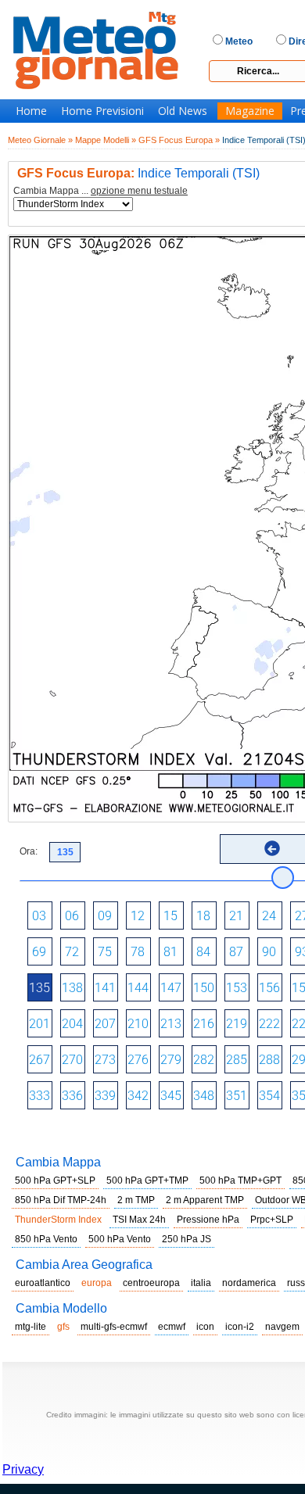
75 (105, 951)
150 (203, 987)
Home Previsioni (102, 111)
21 (236, 915)
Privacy (23, 1469)
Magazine (249, 111)
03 (39, 915)
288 (269, 1059)
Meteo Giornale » (40, 140)
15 (170, 915)
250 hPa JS (186, 1239)
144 (138, 987)
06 (72, 915)
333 (39, 1095)
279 (170, 1059)
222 (269, 1023)
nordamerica (249, 1282)
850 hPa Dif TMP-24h (60, 1200)
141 (105, 987)
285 (236, 1059)
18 (203, 915)
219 (236, 1023)
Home (31, 111)
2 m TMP (136, 1200)
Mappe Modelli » (105, 140)
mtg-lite (30, 1326)
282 (203, 1059)
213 (170, 1023)
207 (105, 1023)
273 (105, 1059)
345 (170, 1095)
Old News (182, 111)
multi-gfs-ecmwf (114, 1326)
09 (105, 915)
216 (203, 1023)
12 (138, 915)
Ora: (29, 851)
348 (203, 1095)
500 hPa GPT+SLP (55, 1180)
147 (170, 987)
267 (39, 1059)
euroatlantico (42, 1282)
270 (72, 1059)
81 (170, 951)
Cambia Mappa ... (100, 191)
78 (138, 951)
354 (269, 1095)
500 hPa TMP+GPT (240, 1180)
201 (39, 1023)
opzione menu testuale (139, 190)
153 (236, 987)
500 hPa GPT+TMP (147, 1180)
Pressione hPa (208, 1219)
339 (105, 1095)
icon (205, 1326)
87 (236, 951)
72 (72, 951)
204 (72, 1023)
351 (236, 1095)
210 (138, 1023)
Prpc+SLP (271, 1219)
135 (39, 987)
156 (269, 987)
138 (72, 987)
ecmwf (171, 1326)
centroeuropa (151, 1282)
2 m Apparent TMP (205, 1200)
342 (138, 1095)
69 (39, 951)
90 (269, 951)
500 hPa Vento (119, 1239)
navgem (282, 1326)
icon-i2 (239, 1326)
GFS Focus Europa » (179, 140)
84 (203, 951)
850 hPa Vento (46, 1239)
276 (138, 1059)
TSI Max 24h (139, 1219)
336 (72, 1095)
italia (201, 1282)
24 (269, 915)
